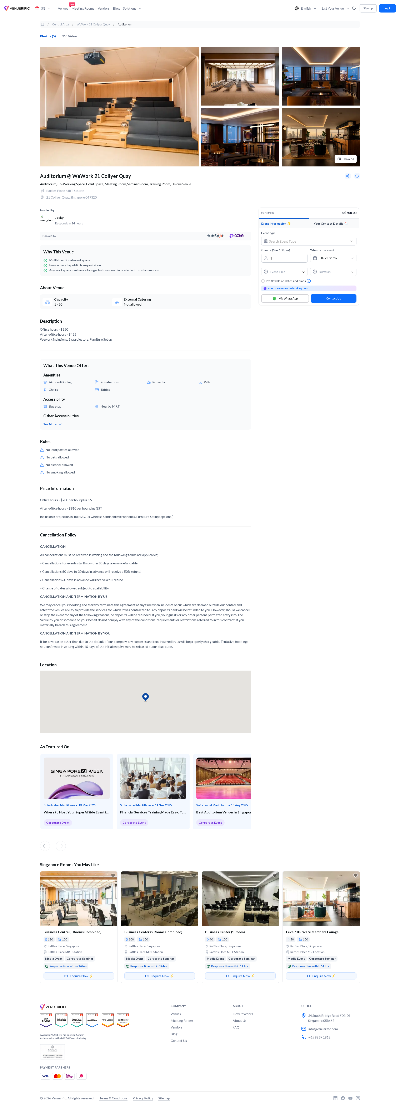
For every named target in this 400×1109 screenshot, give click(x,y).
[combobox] (305, 241)
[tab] (48, 36)
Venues (63, 8)
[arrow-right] (61, 846)
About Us (239, 1020)
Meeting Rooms (82, 8)
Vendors (104, 8)
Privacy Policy (143, 1098)
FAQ (236, 1027)
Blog (116, 8)
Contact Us (333, 298)
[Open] (351, 241)
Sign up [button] (368, 8)
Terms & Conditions (113, 1098)
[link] (42, 24)
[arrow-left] (45, 846)
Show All (348, 159)
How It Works (243, 1014)
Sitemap (164, 1098)
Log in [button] (387, 8)
